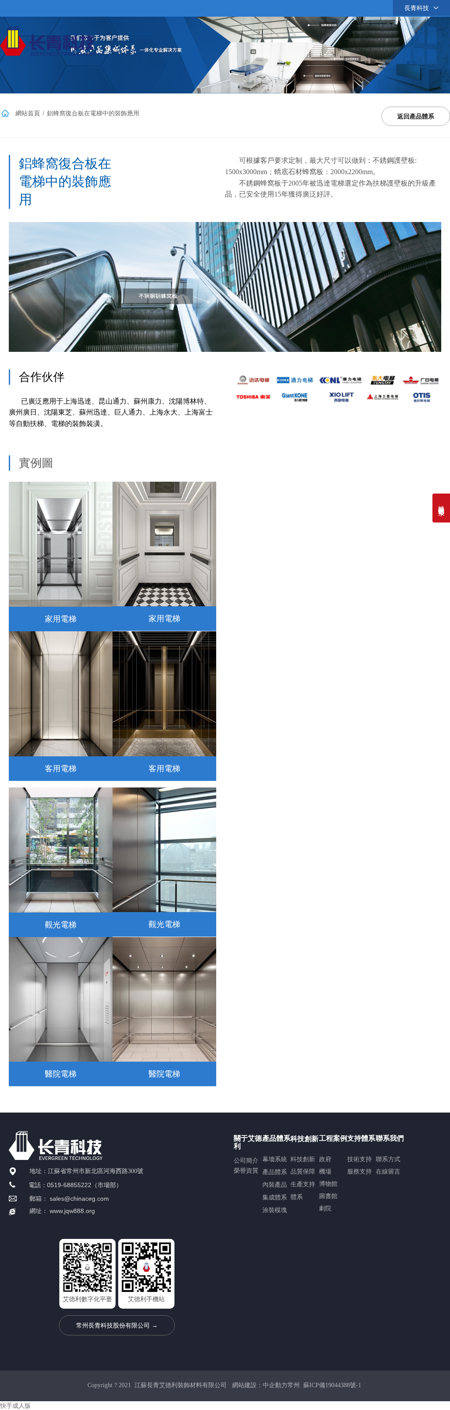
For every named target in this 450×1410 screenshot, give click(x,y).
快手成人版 (15, 1405)
